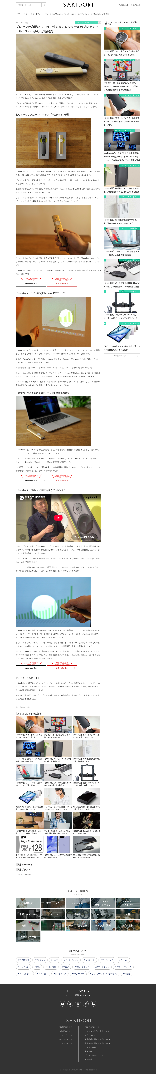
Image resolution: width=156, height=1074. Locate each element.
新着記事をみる (65, 1027)
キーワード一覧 (65, 1039)
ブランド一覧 (66, 1043)
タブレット (90, 960)
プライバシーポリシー (94, 1055)
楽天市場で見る (62, 284)
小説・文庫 (51, 967)
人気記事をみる (65, 1031)
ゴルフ (55, 960)
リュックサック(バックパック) (104, 974)
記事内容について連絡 (23, 707)
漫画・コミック (82, 967)
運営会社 (88, 1059)
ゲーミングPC (25, 974)
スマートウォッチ (124, 967)
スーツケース (60, 974)
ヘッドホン (24, 967)
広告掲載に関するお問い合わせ (98, 1039)
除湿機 (127, 974)
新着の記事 (123, 5)
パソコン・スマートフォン (86, 23)
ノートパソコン (71, 960)
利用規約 (88, 1051)
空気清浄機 (24, 960)
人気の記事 (135, 5)
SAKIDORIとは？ (92, 1027)
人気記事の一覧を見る (122, 356)
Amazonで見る (31, 284)
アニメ (66, 967)
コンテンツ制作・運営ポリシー (98, 1031)
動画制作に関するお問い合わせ (98, 1043)
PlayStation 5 (78, 974)
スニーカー (43, 974)
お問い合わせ (90, 1035)
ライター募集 (90, 1047)
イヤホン (124, 960)
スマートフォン (102, 967)
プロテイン (40, 960)
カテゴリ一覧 (66, 1035)
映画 (38, 967)
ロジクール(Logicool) (23, 874)
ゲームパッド (107, 960)
